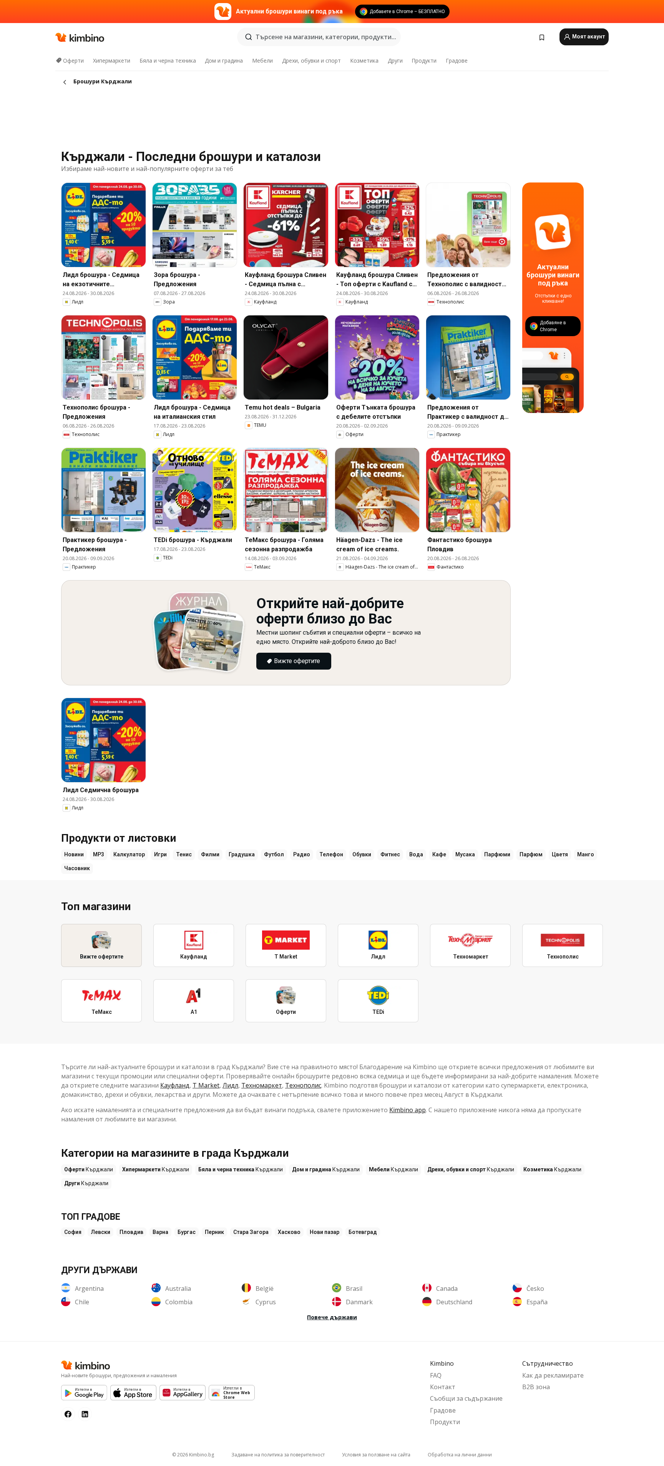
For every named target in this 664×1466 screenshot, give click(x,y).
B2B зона (536, 1387)
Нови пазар (324, 1232)
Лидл (230, 1085)
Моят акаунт (588, 36)
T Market (206, 1085)
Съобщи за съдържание (466, 1398)
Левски (100, 1232)
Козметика (364, 60)
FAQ (436, 1375)
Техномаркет (261, 1085)
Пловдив (131, 1232)
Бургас (187, 1232)
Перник (214, 1232)
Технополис (303, 1085)
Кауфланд (174, 1085)
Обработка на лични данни (460, 1454)
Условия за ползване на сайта (376, 1454)
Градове (457, 60)
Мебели (262, 60)
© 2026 (193, 1454)
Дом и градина (224, 60)
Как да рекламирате (553, 1375)
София (72, 1232)
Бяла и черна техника (167, 60)
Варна (160, 1232)
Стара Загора (251, 1232)
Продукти (424, 60)
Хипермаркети (111, 60)
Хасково (289, 1232)
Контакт (442, 1387)
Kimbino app (407, 1110)
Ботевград (363, 1232)
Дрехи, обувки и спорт (311, 60)
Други (395, 60)
